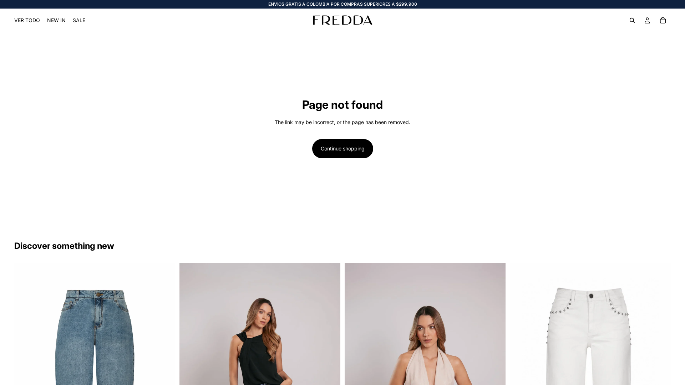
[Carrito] (663, 20)
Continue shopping (343, 148)
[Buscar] (632, 20)
